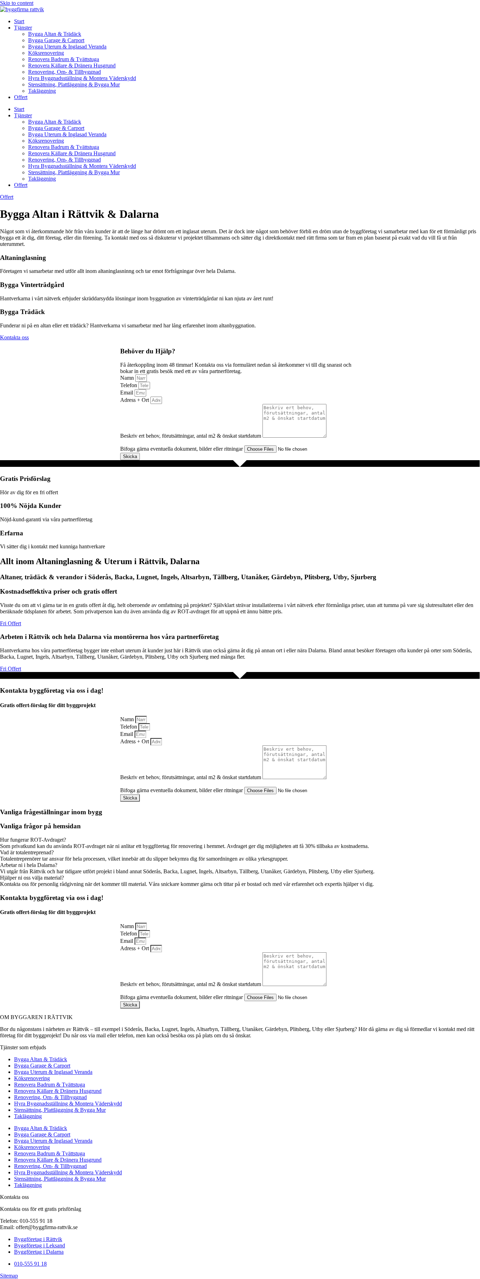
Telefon (129, 385)
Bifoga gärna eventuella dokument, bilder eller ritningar (182, 449)
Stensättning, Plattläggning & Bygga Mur (74, 84)
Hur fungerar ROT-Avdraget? (33, 840)
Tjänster (23, 28)
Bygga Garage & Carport (56, 40)
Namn (127, 378)
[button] (240, 840)
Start (19, 21)
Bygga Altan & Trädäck (54, 34)
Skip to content (16, 3)
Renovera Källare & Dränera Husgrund (72, 65)
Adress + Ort (135, 400)
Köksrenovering (46, 53)
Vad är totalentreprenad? (27, 852)
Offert (20, 97)
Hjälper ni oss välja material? (32, 878)
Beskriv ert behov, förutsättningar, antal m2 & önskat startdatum (191, 436)
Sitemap (9, 1276)
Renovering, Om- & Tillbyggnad (64, 72)
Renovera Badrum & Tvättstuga (63, 59)
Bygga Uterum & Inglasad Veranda (67, 47)
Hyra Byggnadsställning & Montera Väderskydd (82, 78)
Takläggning (42, 91)
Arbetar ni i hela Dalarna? (28, 865)
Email (127, 393)
